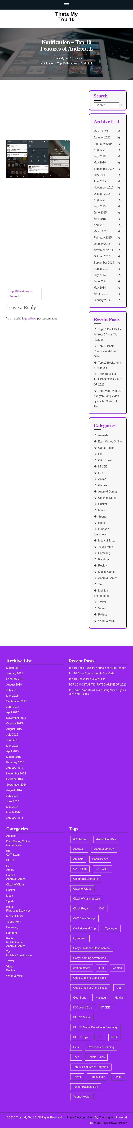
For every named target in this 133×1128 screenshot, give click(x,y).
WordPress (101, 1122)
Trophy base (97, 1076)
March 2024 (101, 131)
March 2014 (101, 293)
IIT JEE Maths (81, 1017)
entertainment (81, 967)
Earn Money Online (110, 441)
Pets (76, 1047)
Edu (100, 454)
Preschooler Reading (101, 1047)
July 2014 (100, 275)
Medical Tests (106, 540)
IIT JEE (102, 466)
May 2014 (100, 287)
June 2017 (100, 175)
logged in (28, 318)
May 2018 (100, 162)
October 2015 (102, 193)
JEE (99, 1037)
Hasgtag (100, 997)
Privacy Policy (118, 1122)
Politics (102, 614)
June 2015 (100, 212)
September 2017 (104, 168)
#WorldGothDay (106, 839)
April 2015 (100, 225)
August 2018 (101, 150)
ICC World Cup (82, 1007)
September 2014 (104, 262)
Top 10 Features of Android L (91, 1066)
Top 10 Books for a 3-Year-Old (87, 679)
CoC (102, 908)
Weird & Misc (106, 620)
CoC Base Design (84, 918)
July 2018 (100, 156)
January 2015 (102, 243)
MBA (114, 1037)
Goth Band (79, 997)
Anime (102, 479)
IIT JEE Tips (80, 1037)
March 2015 (101, 231)
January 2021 (102, 137)
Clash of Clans (107, 497)
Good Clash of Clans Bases (90, 987)
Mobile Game (106, 571)
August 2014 (101, 268)
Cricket (102, 504)
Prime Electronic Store (80, 1117)
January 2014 (102, 300)
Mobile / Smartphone (19, 955)
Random (103, 559)
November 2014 (103, 250)
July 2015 (100, 206)
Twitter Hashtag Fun (85, 1086)
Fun (100, 472)
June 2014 (100, 281)
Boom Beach (100, 859)
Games (102, 485)
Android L (79, 849)
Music (101, 510)
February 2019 (103, 143)
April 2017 (100, 181)
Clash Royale (81, 908)
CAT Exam (105, 460)
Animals (103, 435)
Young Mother (81, 1096)
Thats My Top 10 (66, 16)
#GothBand (80, 839)
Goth (119, 987)
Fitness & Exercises (18, 910)
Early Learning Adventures (89, 958)
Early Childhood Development (91, 948)
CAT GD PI (102, 868)
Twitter (118, 1076)
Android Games (107, 491)
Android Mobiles (104, 849)
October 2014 (102, 256)
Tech (101, 584)
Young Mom (105, 546)
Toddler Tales (96, 1057)
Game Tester (106, 447)
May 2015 (100, 218)
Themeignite (106, 1117)
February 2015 (103, 237)
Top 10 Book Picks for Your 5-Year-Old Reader (107, 334)
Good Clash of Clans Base (89, 977)
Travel (102, 602)
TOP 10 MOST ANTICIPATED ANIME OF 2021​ (107, 379)
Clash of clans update (86, 898)
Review (103, 565)
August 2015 (101, 200)
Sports (102, 516)
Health (102, 522)
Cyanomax (80, 938)
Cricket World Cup (84, 928)
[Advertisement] (32, 114)
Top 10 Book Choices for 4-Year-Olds (105, 351)
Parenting (104, 553)
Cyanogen (111, 928)
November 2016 (103, 187)
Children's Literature (85, 878)
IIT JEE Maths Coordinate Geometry (95, 1027)
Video (101, 608)
